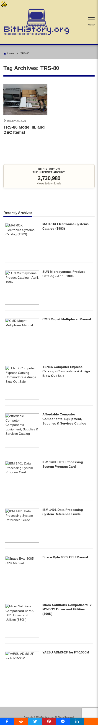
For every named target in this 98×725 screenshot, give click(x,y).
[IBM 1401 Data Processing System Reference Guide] (22, 541)
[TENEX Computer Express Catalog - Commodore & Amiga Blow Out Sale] (22, 398)
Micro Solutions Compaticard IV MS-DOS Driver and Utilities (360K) (67, 609)
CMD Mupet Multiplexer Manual (66, 319)
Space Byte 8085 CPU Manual (65, 557)
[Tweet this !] (35, 721)
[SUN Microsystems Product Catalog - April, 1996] (22, 303)
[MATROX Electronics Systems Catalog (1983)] (22, 256)
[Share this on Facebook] (7, 721)
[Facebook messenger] (63, 721)
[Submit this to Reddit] (21, 721)
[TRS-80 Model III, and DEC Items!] (25, 99)
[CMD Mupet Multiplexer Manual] (22, 351)
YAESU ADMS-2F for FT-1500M (65, 652)
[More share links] (91, 721)
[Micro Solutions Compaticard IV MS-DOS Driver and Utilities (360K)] (22, 636)
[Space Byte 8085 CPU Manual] (22, 589)
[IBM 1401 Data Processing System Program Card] (22, 494)
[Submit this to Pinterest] (49, 721)
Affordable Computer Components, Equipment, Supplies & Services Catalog (64, 418)
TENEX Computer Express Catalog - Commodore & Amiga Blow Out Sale (66, 371)
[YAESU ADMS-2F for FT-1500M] (22, 684)
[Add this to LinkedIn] (77, 721)
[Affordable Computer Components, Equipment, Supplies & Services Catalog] (22, 446)
